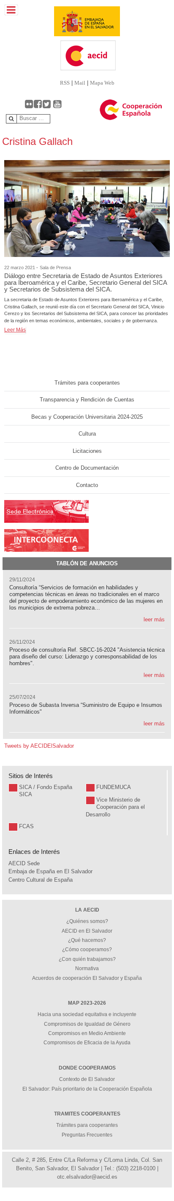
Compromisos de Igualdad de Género (87, 1024)
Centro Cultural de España (40, 880)
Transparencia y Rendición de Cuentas (87, 399)
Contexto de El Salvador (87, 1079)
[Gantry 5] (87, 21)
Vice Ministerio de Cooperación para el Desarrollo (115, 807)
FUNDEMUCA (113, 787)
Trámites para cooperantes (87, 383)
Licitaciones (87, 451)
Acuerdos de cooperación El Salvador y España (87, 978)
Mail (79, 83)
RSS (65, 83)
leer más (154, 619)
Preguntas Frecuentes (87, 1135)
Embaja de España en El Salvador (50, 871)
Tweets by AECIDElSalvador (39, 746)
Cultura (87, 434)
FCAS (26, 826)
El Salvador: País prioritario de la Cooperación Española (87, 1089)
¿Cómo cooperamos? (87, 949)
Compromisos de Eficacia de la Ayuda (87, 1043)
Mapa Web (102, 83)
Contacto (87, 485)
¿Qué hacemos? (87, 940)
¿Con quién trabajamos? (87, 959)
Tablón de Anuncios (87, 563)
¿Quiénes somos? (87, 921)
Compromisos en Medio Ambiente (87, 1033)
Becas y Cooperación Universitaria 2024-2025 (87, 417)
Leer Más (15, 330)
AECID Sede (24, 863)
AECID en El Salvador (87, 931)
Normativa (87, 968)
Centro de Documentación (87, 468)
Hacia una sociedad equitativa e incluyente (87, 1014)
